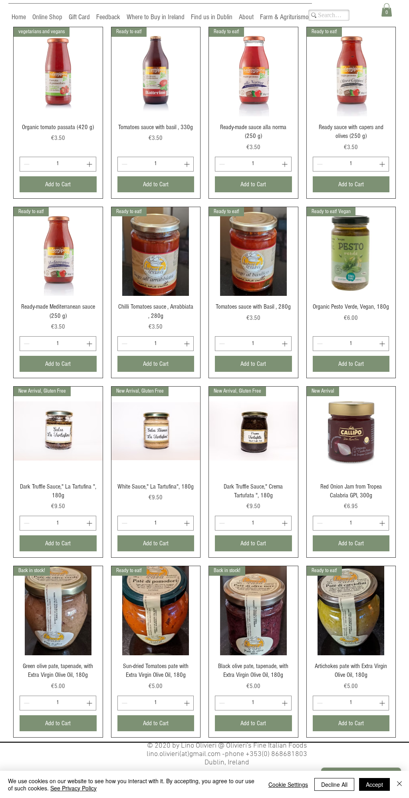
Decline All (334, 784)
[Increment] (90, 164)
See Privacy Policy (73, 788)
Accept (374, 784)
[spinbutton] (58, 164)
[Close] (399, 784)
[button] (386, 9)
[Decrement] (26, 164)
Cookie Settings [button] (288, 784)
